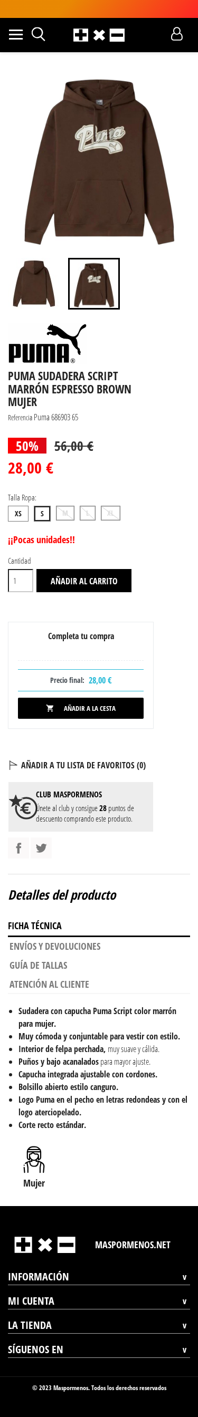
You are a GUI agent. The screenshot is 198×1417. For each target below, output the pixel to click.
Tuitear (41, 848)
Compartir (18, 848)
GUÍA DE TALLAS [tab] (38, 965)
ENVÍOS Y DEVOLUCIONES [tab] (55, 946)
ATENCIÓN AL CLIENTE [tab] (49, 984)
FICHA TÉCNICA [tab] (35, 925)
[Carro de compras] (158, 34)
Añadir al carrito (84, 581)
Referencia (20, 417)
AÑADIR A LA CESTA (81, 708)
